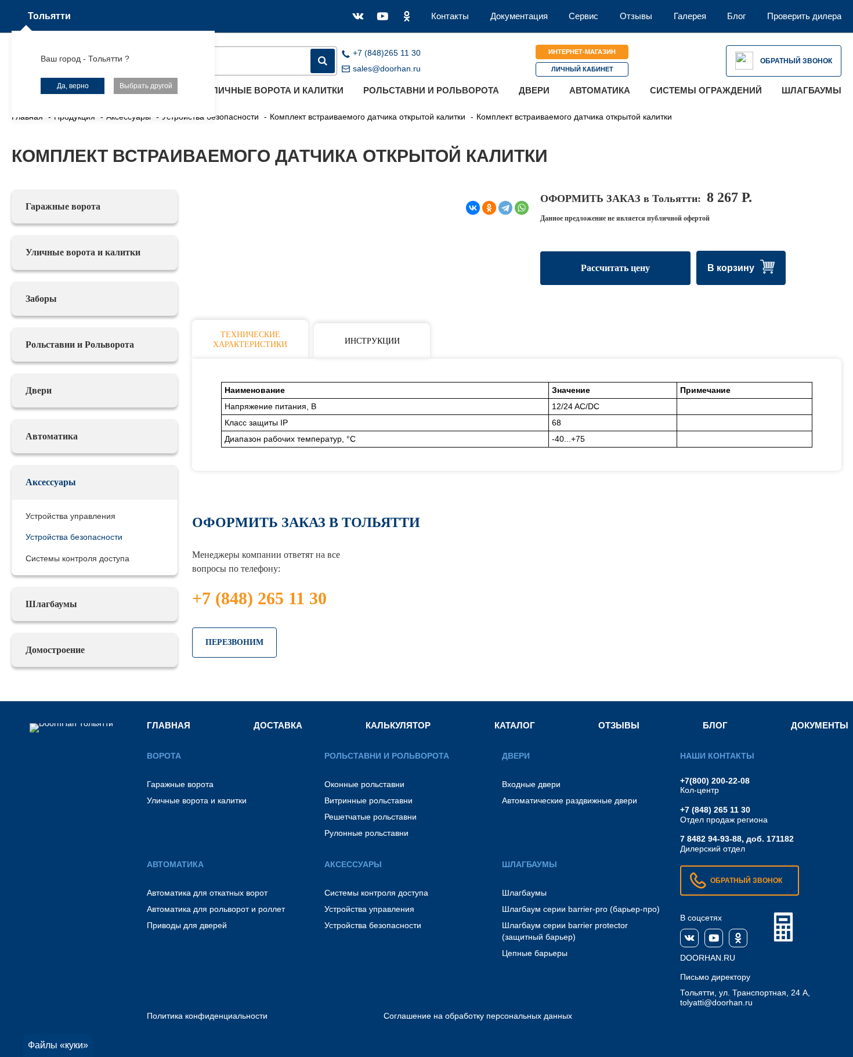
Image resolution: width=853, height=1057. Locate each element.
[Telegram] (505, 208)
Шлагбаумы (811, 90)
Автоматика (599, 90)
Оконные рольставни (364, 784)
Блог (736, 16)
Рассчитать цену (615, 268)
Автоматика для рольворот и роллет (216, 909)
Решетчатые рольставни (370, 816)
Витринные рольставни (368, 800)
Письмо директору (715, 977)
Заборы (41, 299)
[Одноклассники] (489, 208)
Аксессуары (51, 482)
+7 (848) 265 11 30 (259, 598)
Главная (168, 725)
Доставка (278, 725)
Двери (534, 90)
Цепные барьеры (535, 953)
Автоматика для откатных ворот (207, 892)
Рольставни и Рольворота (431, 90)
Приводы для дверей (187, 925)
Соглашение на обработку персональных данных (478, 1015)
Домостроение (55, 650)
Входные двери (531, 784)
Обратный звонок (796, 61)
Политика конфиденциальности (207, 1015)
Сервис (583, 16)
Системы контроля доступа (77, 558)
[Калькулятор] (783, 927)
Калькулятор (398, 725)
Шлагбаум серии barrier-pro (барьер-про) (581, 909)
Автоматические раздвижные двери (569, 800)
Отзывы (636, 16)
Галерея (690, 16)
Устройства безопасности (74, 537)
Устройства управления (70, 516)
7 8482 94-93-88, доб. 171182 (737, 838)
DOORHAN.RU (707, 957)
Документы (819, 725)
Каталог (514, 725)
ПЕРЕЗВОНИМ (234, 642)
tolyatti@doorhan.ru (716, 1002)
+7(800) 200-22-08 (715, 780)
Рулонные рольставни (366, 833)
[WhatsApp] (522, 208)
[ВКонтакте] (473, 208)
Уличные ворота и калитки (275, 90)
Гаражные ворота (63, 206)
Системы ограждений (706, 90)
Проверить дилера (804, 16)
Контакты (450, 16)
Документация (519, 16)
